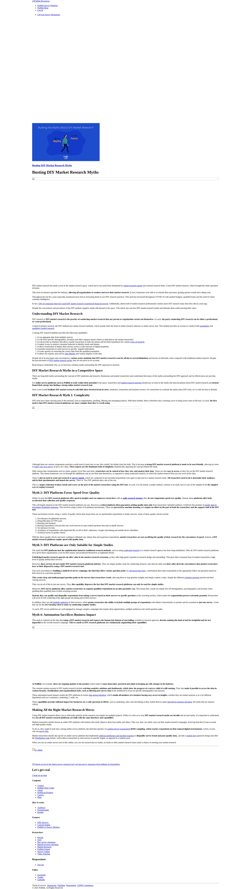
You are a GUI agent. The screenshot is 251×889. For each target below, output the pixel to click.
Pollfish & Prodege (45, 792)
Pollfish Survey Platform (47, 5)
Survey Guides (43, 851)
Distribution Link (42, 738)
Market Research (44, 847)
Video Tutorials (43, 854)
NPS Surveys (43, 822)
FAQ (39, 840)
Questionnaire (43, 810)
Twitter (40, 877)
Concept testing (43, 825)
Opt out (40, 865)
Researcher (51, 885)
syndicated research (131, 550)
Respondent (71, 885)
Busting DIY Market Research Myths (52, 165)
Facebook (41, 875)
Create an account (39, 775)
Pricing (40, 837)
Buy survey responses (46, 842)
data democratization (97, 695)
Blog (39, 797)
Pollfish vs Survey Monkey (48, 827)
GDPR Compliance (85, 885)
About (40, 790)
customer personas (191, 577)
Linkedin (41, 880)
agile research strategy (133, 498)
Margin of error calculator (48, 844)
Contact (40, 785)
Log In (40, 10)
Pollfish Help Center (45, 788)
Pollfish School (43, 849)
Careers (40, 795)
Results (40, 812)
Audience (41, 808)
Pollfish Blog (42, 8)
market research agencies (131, 383)
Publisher (61, 885)
